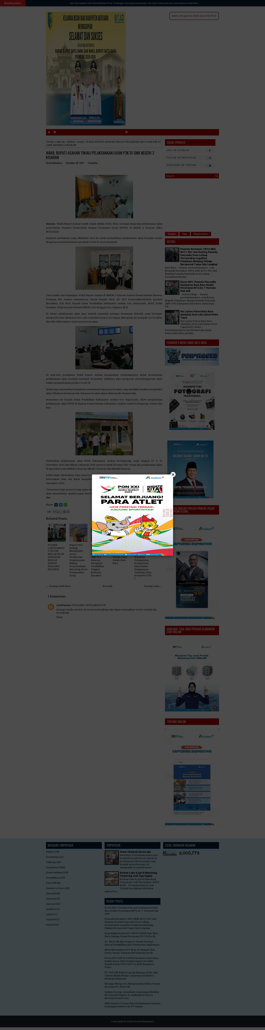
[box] (132, 515)
